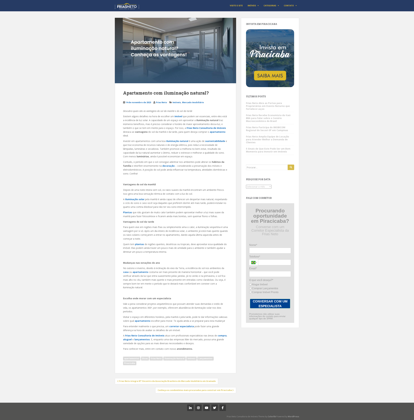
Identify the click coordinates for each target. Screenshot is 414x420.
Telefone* (254, 256)
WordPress (293, 416)
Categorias (270, 5)
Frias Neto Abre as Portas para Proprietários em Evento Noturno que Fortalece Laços (268, 106)
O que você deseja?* (261, 280)
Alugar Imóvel (259, 284)
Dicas (145, 358)
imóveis (191, 358)
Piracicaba (129, 363)
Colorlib (272, 416)
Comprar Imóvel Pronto (264, 292)
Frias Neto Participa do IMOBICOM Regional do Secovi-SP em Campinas (267, 129)
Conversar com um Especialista (270, 304)
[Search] (291, 167)
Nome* (253, 245)
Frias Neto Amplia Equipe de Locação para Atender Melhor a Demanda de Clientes (267, 139)
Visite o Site (236, 5)
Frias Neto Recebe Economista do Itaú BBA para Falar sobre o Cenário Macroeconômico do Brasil (268, 118)
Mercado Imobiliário (193, 102)
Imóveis (252, 5)
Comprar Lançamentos (264, 288)
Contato (289, 5)
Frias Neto (161, 102)
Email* (253, 268)
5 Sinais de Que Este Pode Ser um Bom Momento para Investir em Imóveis (268, 150)
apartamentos (131, 358)
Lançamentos (205, 358)
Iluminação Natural (174, 358)
